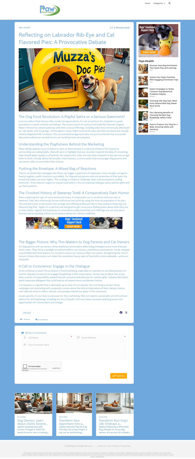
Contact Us (102, 446)
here (102, 457)
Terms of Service (113, 446)
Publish (120, 376)
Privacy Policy (126, 446)
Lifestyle (27, 312)
